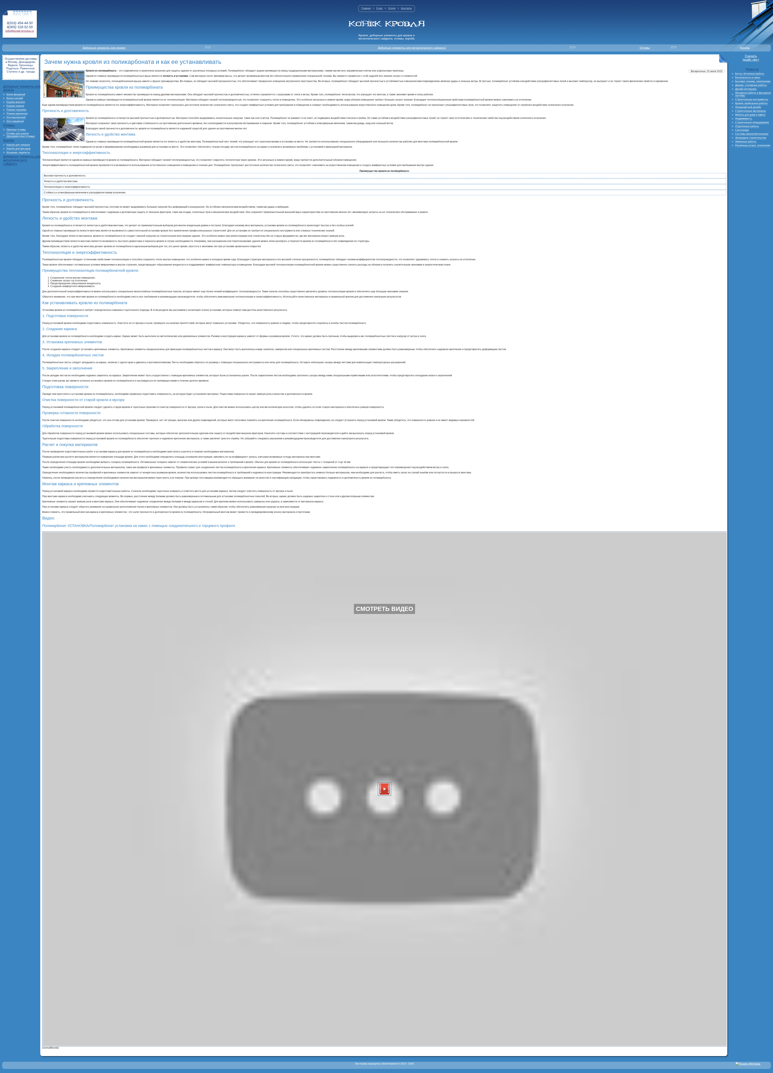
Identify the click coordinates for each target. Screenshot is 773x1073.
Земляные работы (745, 141)
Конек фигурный (15, 94)
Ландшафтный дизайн (748, 107)
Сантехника (742, 130)
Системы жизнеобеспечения (751, 134)
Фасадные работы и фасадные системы (753, 94)
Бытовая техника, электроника (752, 81)
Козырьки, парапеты (18, 152)
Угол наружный (15, 121)
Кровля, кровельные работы (751, 103)
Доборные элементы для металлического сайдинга (412, 47)
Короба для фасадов (18, 148)
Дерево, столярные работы (751, 85)
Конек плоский (14, 98)
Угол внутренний (16, 117)
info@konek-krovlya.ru (19, 30)
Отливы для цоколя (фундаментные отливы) (20, 135)
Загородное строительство (750, 137)
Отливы (645, 47)
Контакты (406, 8)
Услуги (392, 8)
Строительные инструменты (751, 99)
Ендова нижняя (15, 106)
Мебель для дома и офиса (750, 114)
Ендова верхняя (15, 102)
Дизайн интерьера (745, 89)
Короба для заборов (18, 144)
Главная (366, 8)
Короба (745, 47)
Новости (752, 69)
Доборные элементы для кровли (104, 47)
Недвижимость (743, 118)
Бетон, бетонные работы (749, 73)
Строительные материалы (750, 111)
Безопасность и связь (747, 77)
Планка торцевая (16, 109)
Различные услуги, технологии (752, 145)
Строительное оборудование (752, 122)
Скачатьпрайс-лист (751, 57)
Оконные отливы (16, 129)
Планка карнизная (17, 113)
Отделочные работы (747, 126)
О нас (379, 8)
